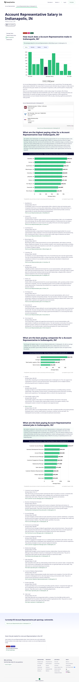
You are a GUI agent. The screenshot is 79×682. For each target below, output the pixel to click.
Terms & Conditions (69, 663)
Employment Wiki (49, 669)
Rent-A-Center (28, 406)
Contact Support (8, 664)
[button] (50, 2)
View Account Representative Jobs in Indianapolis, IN (18, 623)
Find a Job (56, 661)
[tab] (26, 47)
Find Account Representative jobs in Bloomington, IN (38, 249)
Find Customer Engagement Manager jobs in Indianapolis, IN (40, 544)
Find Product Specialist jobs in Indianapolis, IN (36, 590)
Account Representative (10, 6)
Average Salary (10, 33)
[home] (9, 2)
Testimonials (39, 667)
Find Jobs (72, 2)
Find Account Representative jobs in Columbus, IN (37, 262)
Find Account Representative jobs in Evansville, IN (37, 314)
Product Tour (39, 669)
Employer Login (40, 661)
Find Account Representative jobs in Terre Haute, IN (38, 328)
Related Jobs (9, 39)
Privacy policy (68, 665)
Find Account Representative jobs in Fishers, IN (36, 288)
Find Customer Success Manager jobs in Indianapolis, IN (39, 498)
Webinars (47, 670)
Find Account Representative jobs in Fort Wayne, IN (37, 301)
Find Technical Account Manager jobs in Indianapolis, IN (39, 533)
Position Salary (57, 670)
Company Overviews (58, 672)
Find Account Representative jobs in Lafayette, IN (37, 275)
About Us (67, 661)
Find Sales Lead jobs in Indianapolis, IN (34, 602)
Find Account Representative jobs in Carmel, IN (36, 224)
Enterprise (39, 670)
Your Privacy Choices (69, 667)
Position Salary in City (58, 667)
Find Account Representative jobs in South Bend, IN (38, 236)
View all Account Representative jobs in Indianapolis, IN (48, 128)
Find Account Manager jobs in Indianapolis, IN (36, 521)
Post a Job (39, 665)
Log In (65, 2)
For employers (40, 663)
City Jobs (47, 665)
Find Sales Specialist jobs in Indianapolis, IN (36, 567)
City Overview (56, 663)
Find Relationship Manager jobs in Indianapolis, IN (37, 556)
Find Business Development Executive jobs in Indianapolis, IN (40, 510)
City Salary (56, 665)
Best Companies (10, 37)
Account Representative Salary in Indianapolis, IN (27, 6)
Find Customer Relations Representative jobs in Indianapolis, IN (41, 579)
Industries (47, 667)
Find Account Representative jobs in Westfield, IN (37, 213)
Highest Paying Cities (11, 35)
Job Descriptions (49, 663)
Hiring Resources (49, 661)
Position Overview (57, 669)
